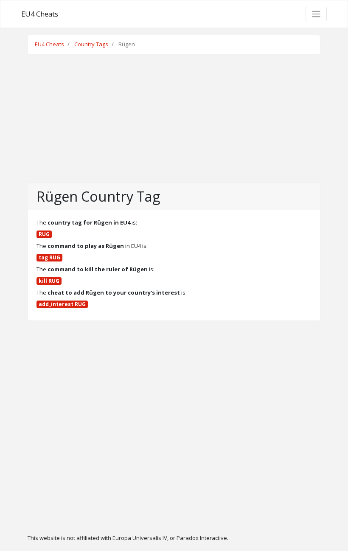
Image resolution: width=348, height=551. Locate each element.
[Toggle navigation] (316, 14)
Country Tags (91, 44)
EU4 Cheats (39, 14)
